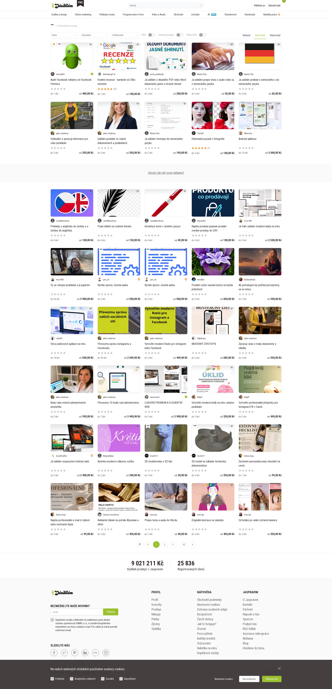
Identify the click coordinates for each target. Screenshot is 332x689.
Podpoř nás (250, 624)
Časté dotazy (205, 619)
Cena (54, 35)
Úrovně (201, 629)
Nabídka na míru (207, 648)
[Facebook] (53, 652)
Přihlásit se (259, 5)
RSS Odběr (249, 629)
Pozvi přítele (205, 633)
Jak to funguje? (206, 624)
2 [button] (164, 544)
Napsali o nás (251, 614)
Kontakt (247, 604)
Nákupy (156, 614)
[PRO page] (80, 3)
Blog (245, 643)
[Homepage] (62, 5)
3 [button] (172, 544)
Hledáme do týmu (253, 648)
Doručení (86, 35)
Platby (155, 619)
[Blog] (95, 652)
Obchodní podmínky (209, 600)
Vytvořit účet (274, 5)
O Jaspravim (250, 600)
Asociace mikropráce (256, 633)
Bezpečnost (204, 614)
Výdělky (156, 629)
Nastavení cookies (208, 604)
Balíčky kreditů (206, 638)
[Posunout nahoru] (139, 544)
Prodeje (156, 609)
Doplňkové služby (208, 653)
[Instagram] (105, 652)
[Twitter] (64, 652)
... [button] (178, 544)
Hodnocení (118, 35)
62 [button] (184, 544)
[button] (148, 544)
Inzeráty (156, 604)
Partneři (248, 609)
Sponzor (248, 619)
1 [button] (156, 544)
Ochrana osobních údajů (212, 609)
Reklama (248, 638)
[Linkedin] (85, 652)
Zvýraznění (204, 643)
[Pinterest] (74, 652)
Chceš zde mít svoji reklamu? (166, 173)
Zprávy (155, 624)
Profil (154, 600)
